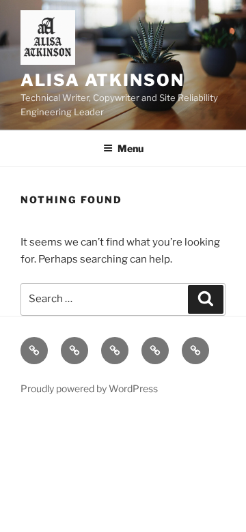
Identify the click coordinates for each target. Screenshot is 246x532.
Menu (131, 148)
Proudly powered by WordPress (89, 388)
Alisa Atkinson (102, 80)
